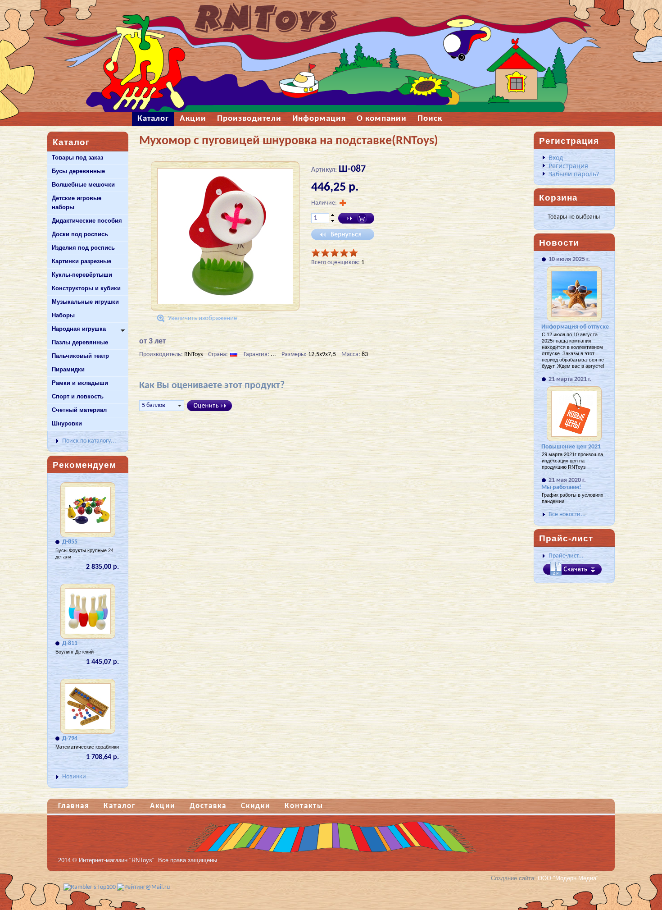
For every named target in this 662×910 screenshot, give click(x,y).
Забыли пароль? (574, 173)
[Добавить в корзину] (356, 218)
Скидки (255, 806)
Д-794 (69, 738)
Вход (556, 157)
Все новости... (567, 514)
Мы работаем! (561, 487)
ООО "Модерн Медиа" (568, 878)
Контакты (304, 806)
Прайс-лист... (566, 556)
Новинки (74, 776)
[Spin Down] (332, 221)
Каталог (120, 806)
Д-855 (69, 542)
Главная (73, 806)
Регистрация (568, 165)
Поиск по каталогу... (89, 441)
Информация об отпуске (575, 327)
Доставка (208, 806)
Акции (162, 806)
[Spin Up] (332, 215)
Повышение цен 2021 (571, 447)
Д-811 (69, 643)
